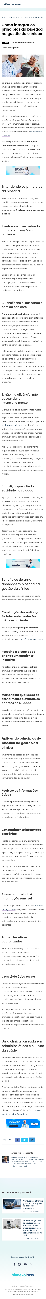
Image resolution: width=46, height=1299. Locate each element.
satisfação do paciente (32, 639)
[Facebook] (14, 1264)
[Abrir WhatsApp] (40, 1293)
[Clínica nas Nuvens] (10, 4)
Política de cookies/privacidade (23, 1286)
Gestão (27, 17)
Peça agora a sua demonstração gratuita (21, 1112)
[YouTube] (25, 1264)
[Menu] (41, 4)
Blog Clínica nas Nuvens (12, 17)
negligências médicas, (12, 425)
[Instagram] (19, 1264)
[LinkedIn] (31, 1264)
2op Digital (29, 1295)
